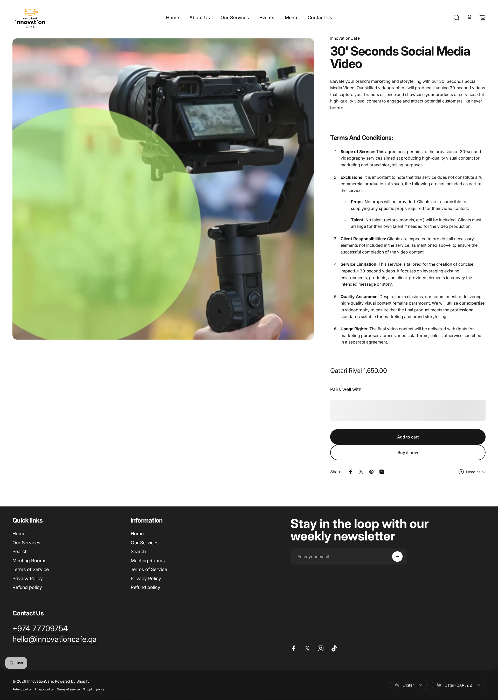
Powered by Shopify (72, 681)
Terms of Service (30, 569)
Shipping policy (94, 689)
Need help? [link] (476, 472)
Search (19, 551)
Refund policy (27, 587)
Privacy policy (44, 689)
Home (18, 533)
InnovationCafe (345, 38)
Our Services (26, 542)
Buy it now (408, 452)
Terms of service (68, 689)
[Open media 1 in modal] (163, 189)
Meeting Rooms (29, 560)
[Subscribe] (397, 556)
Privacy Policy (27, 578)
